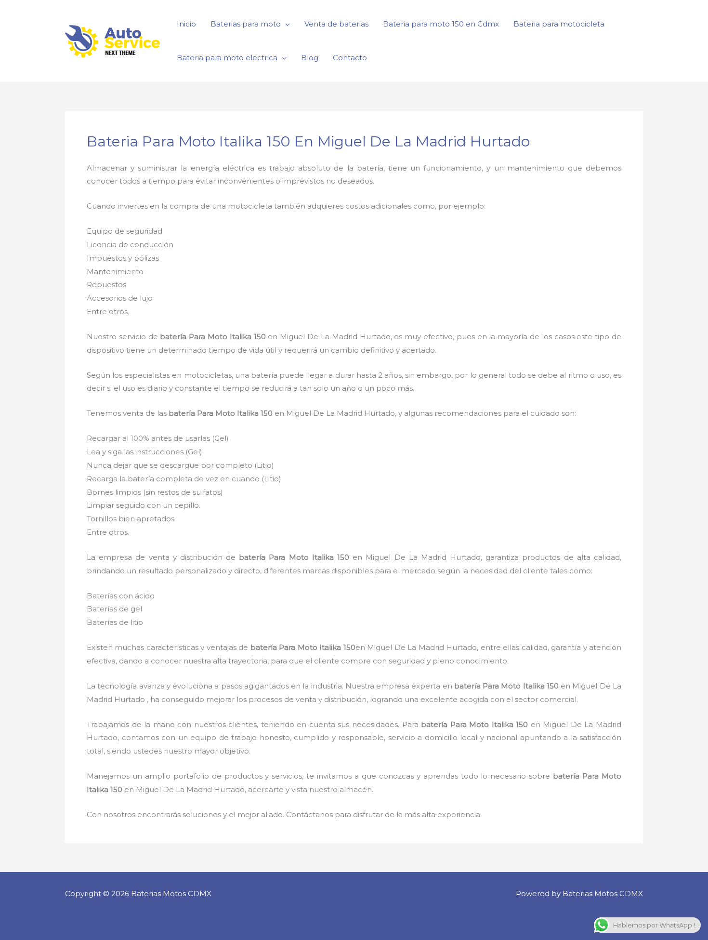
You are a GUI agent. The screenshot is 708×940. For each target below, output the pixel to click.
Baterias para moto (245, 23)
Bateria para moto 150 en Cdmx (441, 23)
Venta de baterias (336, 23)
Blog (309, 57)
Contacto (350, 57)
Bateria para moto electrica (227, 57)
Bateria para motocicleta (558, 23)
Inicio (186, 23)
